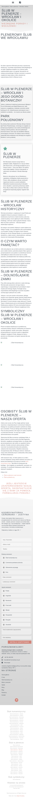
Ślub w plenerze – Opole (16, 770)
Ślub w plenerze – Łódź (16, 756)
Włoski (7, 610)
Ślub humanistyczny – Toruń (16, 739)
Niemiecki (8, 600)
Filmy (3, 687)
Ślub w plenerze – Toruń (16, 764)
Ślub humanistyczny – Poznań (16, 721)
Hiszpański (9, 615)
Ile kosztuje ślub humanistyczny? (16, 786)
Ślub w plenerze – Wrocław (16, 749)
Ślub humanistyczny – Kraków (16, 715)
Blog (3, 690)
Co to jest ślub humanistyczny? (16, 785)
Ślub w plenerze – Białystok (16, 772)
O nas (3, 677)
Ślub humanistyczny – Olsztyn (16, 729)
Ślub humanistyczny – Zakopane (16, 723)
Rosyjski (8, 619)
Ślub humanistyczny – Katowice (16, 720)
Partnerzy (4, 692)
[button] (13, 2)
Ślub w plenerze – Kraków (16, 759)
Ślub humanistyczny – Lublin (16, 733)
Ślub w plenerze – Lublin (16, 757)
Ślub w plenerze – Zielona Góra (16, 761)
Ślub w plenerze (16, 745)
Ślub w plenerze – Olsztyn (16, 765)
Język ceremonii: (6, 587)
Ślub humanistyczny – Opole (16, 728)
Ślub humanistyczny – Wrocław (16, 718)
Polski (7, 591)
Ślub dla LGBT (16, 788)
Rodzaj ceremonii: (7, 554)
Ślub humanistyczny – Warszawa (16, 717)
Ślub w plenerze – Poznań (16, 762)
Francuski (8, 605)
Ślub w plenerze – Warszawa (16, 748)
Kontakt (4, 695)
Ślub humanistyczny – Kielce (16, 731)
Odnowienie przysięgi (12, 567)
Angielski (8, 595)
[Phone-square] (20, 2)
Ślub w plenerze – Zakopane (16, 753)
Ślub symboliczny (9, 477)
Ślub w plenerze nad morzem (12, 475)
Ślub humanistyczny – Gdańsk (16, 713)
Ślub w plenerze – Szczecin (16, 767)
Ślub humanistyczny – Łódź (17, 725)
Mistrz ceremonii (6, 682)
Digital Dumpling (20, 795)
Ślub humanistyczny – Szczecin (16, 726)
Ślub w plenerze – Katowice (16, 751)
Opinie (3, 685)
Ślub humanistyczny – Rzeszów (16, 737)
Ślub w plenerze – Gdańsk (16, 754)
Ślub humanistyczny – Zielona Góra (16, 736)
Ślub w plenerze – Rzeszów (16, 773)
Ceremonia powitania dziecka (14, 562)
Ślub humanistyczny (11, 557)
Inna (7, 572)
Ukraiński (8, 624)
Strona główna (5, 6)
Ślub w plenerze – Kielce (16, 768)
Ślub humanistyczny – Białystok (16, 734)
